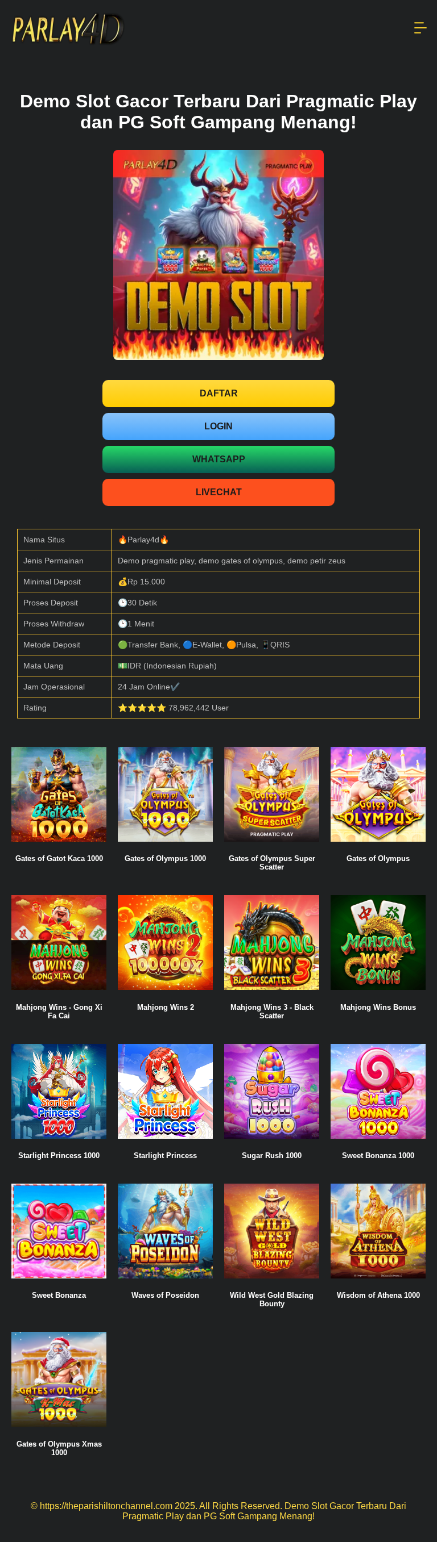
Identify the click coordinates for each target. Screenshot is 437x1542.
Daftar (219, 393)
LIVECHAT (219, 492)
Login (218, 426)
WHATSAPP (218, 459)
